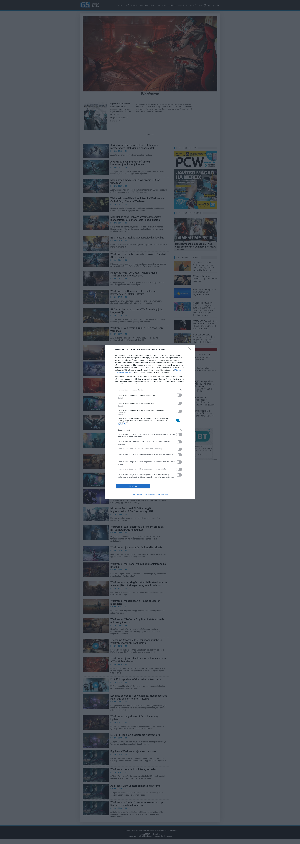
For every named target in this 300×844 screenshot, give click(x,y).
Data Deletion (137, 495)
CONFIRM (133, 486)
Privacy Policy (163, 495)
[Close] (190, 349)
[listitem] (150, 390)
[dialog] (150, 422)
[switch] (179, 395)
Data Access (150, 495)
